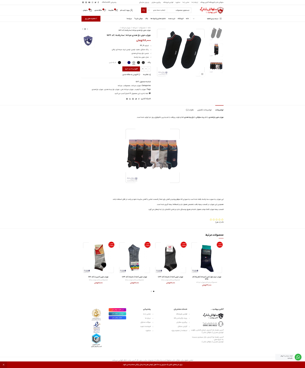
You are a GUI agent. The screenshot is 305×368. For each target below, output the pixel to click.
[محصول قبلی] (87, 29)
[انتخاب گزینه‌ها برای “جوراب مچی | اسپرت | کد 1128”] (83, 250)
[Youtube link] (89, 2)
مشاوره (148, 330)
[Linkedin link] (130, 98)
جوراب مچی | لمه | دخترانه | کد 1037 (170, 277)
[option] (216, 34)
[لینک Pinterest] (86, 2)
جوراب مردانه (125, 28)
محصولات (142, 28)
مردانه (134, 28)
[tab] (219, 108)
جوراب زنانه (165, 280)
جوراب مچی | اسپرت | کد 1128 (98, 277)
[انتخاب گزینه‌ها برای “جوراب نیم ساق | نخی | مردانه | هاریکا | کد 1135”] (192, 250)
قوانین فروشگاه (181, 314)
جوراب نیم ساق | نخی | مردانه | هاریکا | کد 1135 (206, 278)
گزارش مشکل (182, 326)
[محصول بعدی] (82, 29)
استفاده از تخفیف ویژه (179, 330)
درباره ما (148, 318)
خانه (149, 28)
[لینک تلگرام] (83, 2)
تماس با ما (147, 314)
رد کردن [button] (3, 364)
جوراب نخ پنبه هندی (111, 89)
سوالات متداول (145, 322)
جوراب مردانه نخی (127, 89)
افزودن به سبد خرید (131, 69)
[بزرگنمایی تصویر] (202, 74)
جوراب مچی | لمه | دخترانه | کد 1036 (134, 277)
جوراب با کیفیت (140, 89)
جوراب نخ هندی (97, 89)
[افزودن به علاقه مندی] (192, 244)
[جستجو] (144, 10)
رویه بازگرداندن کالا (180, 318)
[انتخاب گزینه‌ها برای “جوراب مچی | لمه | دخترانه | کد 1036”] (119, 250)
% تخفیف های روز (91, 18)
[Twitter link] (95, 2)
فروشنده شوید (145, 326)
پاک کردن (111, 62)
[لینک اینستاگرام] (92, 2)
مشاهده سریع (192, 255)
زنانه (171, 280)
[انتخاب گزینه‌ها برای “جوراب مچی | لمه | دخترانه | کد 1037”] (155, 250)
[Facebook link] (98, 2)
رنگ (149, 62)
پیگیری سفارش (181, 322)
